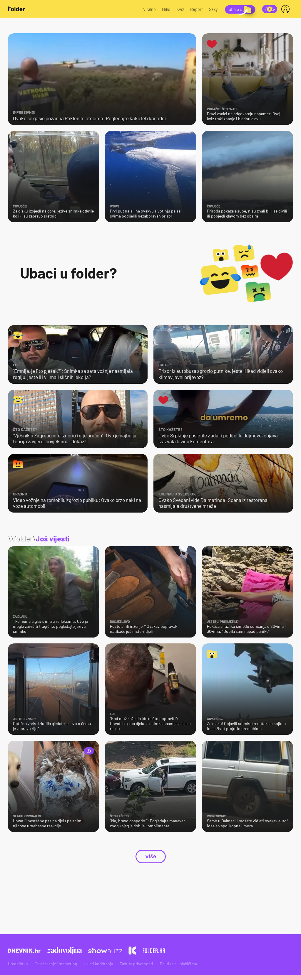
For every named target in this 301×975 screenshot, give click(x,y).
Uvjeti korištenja (98, 963)
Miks (166, 9)
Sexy (213, 9)
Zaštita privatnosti (136, 963)
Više (150, 856)
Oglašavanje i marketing (56, 963)
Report (196, 9)
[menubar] (286, 9)
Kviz (180, 9)
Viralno (149, 9)
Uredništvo (18, 963)
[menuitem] (286, 9)
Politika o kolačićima (178, 963)
